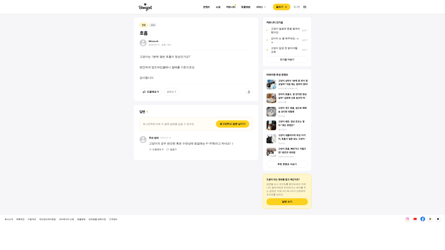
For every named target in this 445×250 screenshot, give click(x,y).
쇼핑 (218, 7)
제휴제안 (20, 219)
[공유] (249, 91)
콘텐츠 (206, 7)
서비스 (259, 7)
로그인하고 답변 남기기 (232, 123)
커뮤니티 (230, 7)
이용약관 (32, 219)
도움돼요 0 (153, 91)
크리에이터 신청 (66, 219)
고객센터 (113, 219)
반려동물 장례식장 (97, 219)
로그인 (297, 6)
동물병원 (245, 7)
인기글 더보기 (287, 59)
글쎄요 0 (171, 91)
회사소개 (9, 219)
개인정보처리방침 (47, 219)
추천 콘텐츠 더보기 (287, 164)
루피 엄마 (154, 137)
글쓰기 (279, 6)
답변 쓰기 (287, 201)
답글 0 (173, 149)
